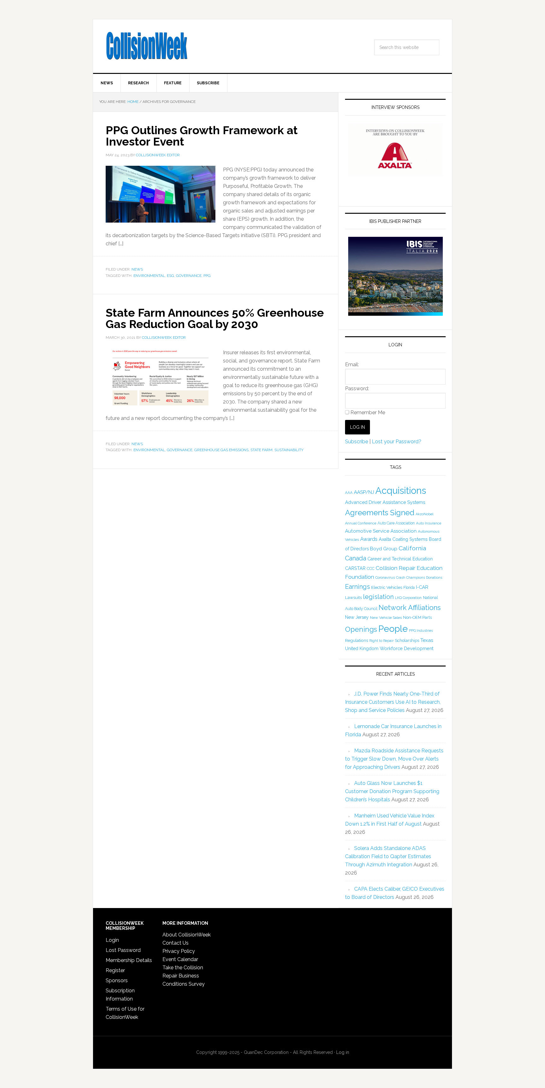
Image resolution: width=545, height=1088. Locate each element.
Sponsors (117, 980)
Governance (189, 275)
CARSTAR (355, 568)
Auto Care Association (396, 523)
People (393, 628)
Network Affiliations (409, 607)
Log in (342, 1052)
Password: (357, 389)
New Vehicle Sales (386, 617)
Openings (361, 629)
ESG (170, 275)
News (137, 269)
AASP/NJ (364, 492)
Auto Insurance (428, 523)
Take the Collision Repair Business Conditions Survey (183, 976)
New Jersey (357, 617)
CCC (370, 568)
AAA (349, 492)
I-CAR (422, 587)
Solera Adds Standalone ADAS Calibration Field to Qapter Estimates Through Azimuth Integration (388, 856)
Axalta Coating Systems (403, 539)
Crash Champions (410, 578)
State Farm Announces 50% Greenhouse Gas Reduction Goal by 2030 (215, 318)
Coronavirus (385, 577)
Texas (426, 640)
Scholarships (407, 640)
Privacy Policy (178, 951)
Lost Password (123, 950)
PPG (207, 275)
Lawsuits (353, 597)
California (412, 548)
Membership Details (129, 960)
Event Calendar (180, 959)
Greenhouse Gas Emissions (221, 450)
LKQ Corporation (408, 598)
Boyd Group (383, 549)
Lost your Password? (396, 442)
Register (115, 970)
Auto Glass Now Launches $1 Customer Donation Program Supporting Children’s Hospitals (392, 791)
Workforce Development (406, 648)
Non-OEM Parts (417, 617)
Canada (355, 558)
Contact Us (175, 943)
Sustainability (288, 450)
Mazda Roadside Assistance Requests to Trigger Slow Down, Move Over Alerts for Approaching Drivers (394, 759)
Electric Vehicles (386, 587)
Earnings (357, 586)
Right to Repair (381, 641)
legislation (378, 597)
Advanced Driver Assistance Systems (385, 502)
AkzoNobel (424, 514)
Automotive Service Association (381, 531)
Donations (434, 577)
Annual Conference (360, 523)
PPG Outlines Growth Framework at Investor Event (202, 135)
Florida (409, 587)
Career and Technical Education (400, 558)
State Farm (261, 450)
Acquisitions (400, 490)
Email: (352, 365)
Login (112, 940)
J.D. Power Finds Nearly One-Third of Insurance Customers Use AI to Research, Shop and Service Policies (393, 702)
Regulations (356, 640)
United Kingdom (361, 648)
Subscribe (356, 442)
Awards (369, 539)
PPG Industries (421, 630)
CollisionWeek (147, 46)
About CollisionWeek (186, 935)
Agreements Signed (379, 512)
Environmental (149, 275)
